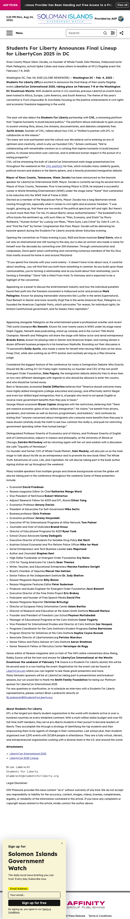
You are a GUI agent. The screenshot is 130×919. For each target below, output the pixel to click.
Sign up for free (34, 903)
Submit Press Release (72, 915)
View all (122, 4)
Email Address (18, 888)
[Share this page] (121, 33)
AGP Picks (10, 5)
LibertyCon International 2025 (28, 753)
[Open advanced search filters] (113, 33)
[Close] (61, 843)
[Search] (105, 33)
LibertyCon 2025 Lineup (24, 758)
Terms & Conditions (100, 915)
